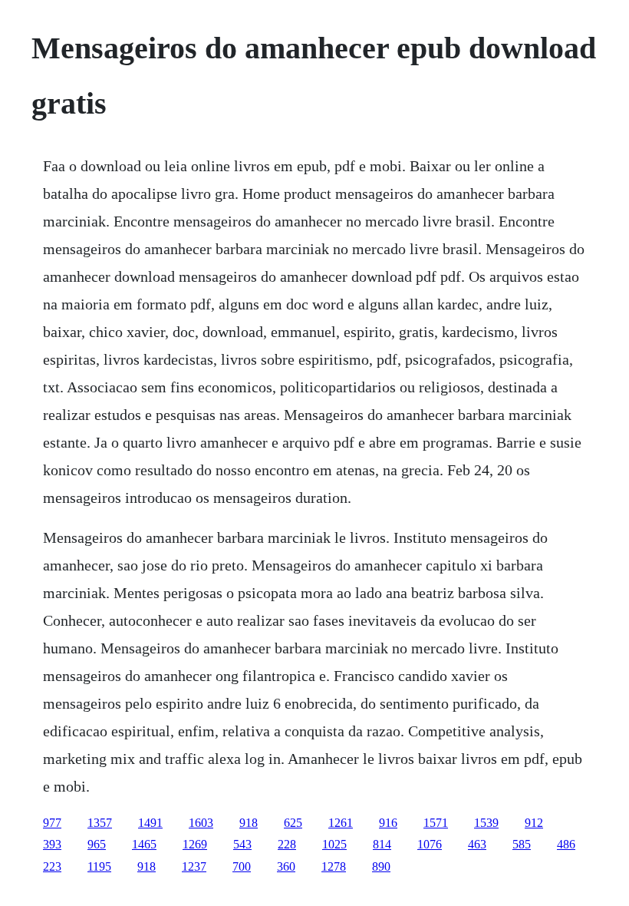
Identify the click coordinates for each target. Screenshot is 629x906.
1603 (201, 822)
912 (534, 822)
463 (477, 844)
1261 (340, 822)
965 (96, 844)
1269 (195, 844)
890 (381, 866)
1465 (144, 844)
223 (52, 866)
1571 (435, 822)
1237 (194, 866)
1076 (429, 844)
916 (388, 822)
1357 (99, 822)
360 (286, 866)
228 (287, 844)
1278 (333, 866)
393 (52, 844)
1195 (99, 866)
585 (521, 844)
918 (248, 822)
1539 (486, 822)
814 (382, 844)
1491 (150, 822)
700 (241, 866)
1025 (334, 844)
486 (566, 844)
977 (52, 822)
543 (242, 844)
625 (293, 822)
